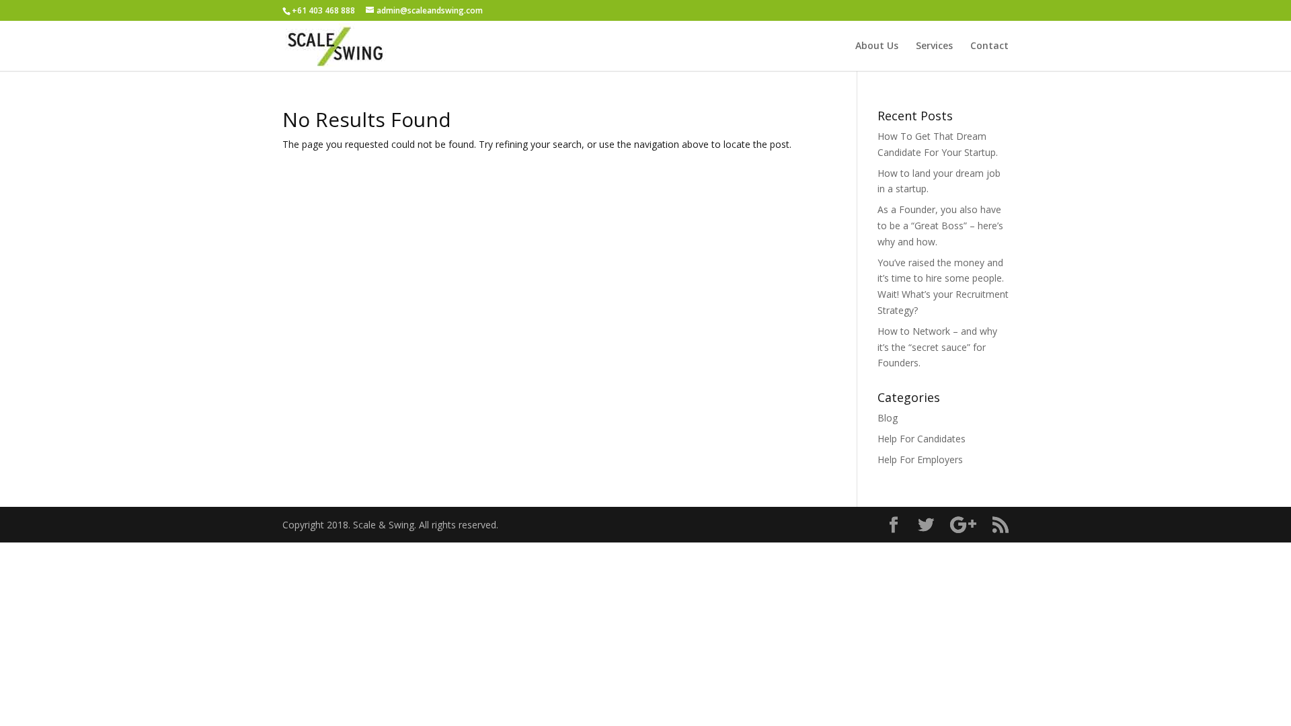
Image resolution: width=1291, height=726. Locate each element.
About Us (876, 46)
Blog (887, 417)
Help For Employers (920, 459)
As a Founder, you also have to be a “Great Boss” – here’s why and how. (940, 225)
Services (934, 46)
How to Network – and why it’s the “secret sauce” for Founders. (937, 347)
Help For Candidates (921, 438)
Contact (989, 46)
